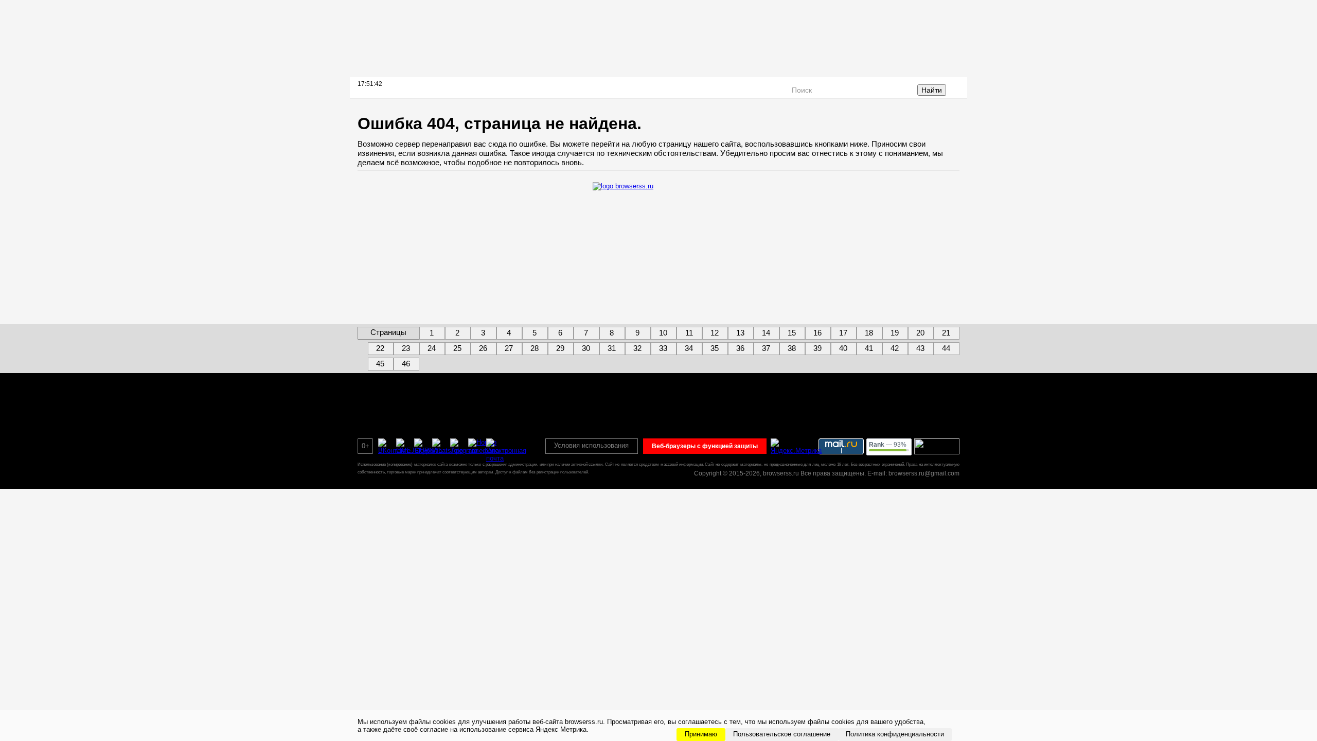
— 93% (887, 444)
